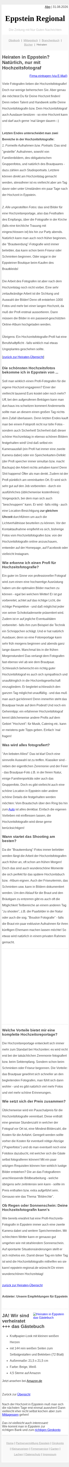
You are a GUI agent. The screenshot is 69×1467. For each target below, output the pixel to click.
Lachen (18, 1454)
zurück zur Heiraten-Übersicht (23, 357)
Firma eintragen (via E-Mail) (48, 76)
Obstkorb (14, 40)
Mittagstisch (31, 40)
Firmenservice (39, 1448)
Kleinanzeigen (20, 1448)
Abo (47, 6)
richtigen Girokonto (48, 1430)
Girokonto (58, 1443)
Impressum (49, 1454)
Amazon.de (34, 1381)
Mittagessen (10, 1414)
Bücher (28, 44)
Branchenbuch (50, 40)
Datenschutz (32, 1454)
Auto (11, 809)
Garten (54, 1448)
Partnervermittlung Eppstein (33, 1443)
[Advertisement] (34, 986)
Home (10, 1443)
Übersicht (23, 1394)
